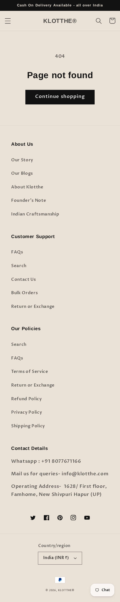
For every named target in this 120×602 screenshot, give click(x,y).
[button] (7, 20)
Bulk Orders (24, 293)
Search (19, 266)
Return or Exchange (33, 307)
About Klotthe (27, 187)
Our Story (22, 160)
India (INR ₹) (56, 557)
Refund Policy (26, 399)
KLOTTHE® (66, 590)
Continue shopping (60, 96)
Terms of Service (29, 372)
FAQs (17, 252)
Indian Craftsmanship (35, 214)
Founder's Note (28, 200)
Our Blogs (22, 173)
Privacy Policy (26, 412)
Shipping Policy (28, 426)
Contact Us (23, 279)
